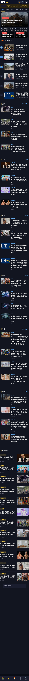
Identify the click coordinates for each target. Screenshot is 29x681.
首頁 (3, 9)
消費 (26, 9)
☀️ (19, 2)
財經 (21, 9)
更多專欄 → (25, 391)
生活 (12, 9)
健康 (17, 9)
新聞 (7, 9)
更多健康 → (25, 215)
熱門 (14, 678)
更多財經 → (25, 275)
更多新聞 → (25, 103)
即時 (9, 678)
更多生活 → (25, 159)
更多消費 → (25, 329)
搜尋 (26, 678)
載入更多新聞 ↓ (8, 586)
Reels (20, 679)
